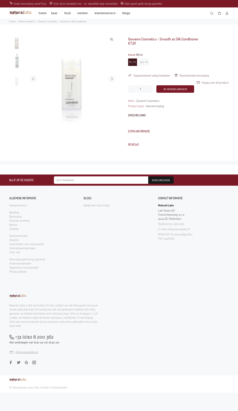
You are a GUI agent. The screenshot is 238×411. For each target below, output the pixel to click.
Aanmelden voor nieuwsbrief (26, 244)
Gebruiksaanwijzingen (22, 248)
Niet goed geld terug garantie (27, 259)
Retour (13, 224)
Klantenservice (18, 205)
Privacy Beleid (18, 271)
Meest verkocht (27, 21)
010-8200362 (176, 224)
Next (111, 78)
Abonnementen (18, 235)
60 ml (132, 62)
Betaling (14, 212)
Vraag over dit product (215, 82)
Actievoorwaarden (20, 263)
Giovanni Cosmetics (148, 100)
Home (12, 21)
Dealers (14, 240)
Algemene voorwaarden (23, 267)
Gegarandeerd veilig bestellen (151, 75)
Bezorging (15, 216)
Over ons (14, 252)
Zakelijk (13, 228)
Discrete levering (19, 220)
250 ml (144, 62)
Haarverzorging (155, 106)
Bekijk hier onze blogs (97, 205)
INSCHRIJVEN (161, 180)
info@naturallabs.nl (178, 229)
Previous (33, 78)
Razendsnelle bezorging (194, 75)
